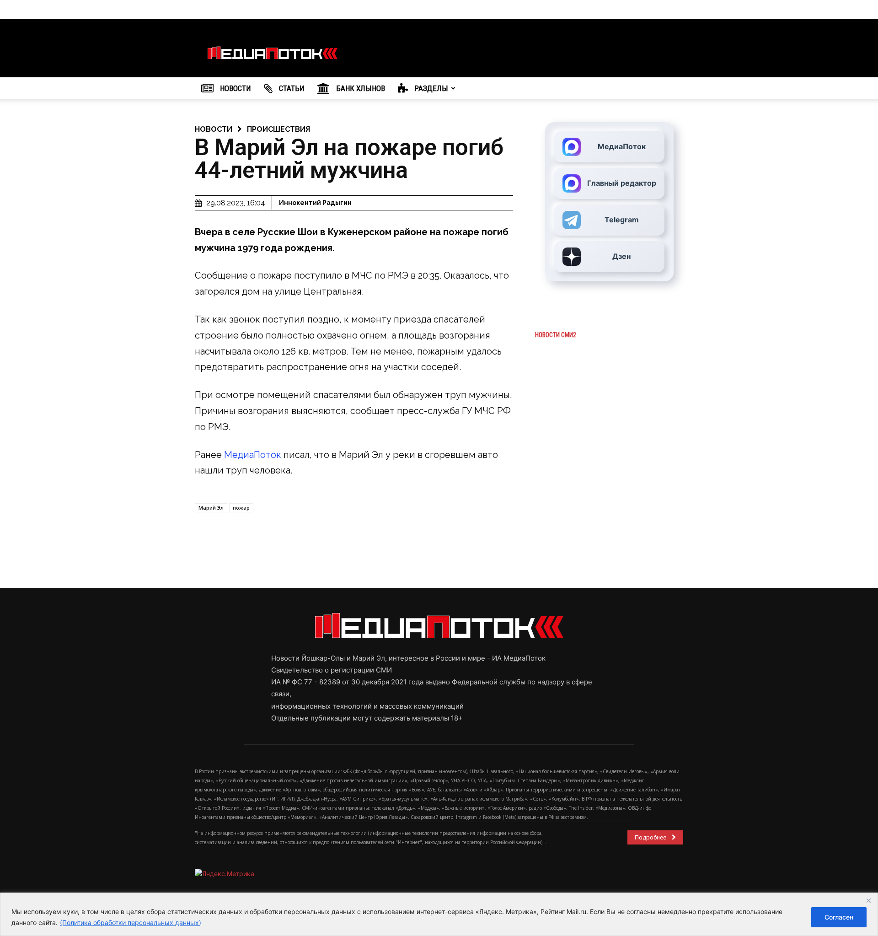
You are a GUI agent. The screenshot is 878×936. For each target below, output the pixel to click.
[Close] (868, 900)
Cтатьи (291, 88)
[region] (439, 914)
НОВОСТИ (234, 88)
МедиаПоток (252, 454)
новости (213, 129)
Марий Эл (211, 507)
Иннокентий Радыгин (315, 202)
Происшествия (278, 129)
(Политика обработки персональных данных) (130, 922)
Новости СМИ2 (555, 335)
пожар (241, 507)
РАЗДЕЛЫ (430, 88)
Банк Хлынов (359, 88)
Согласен (838, 917)
